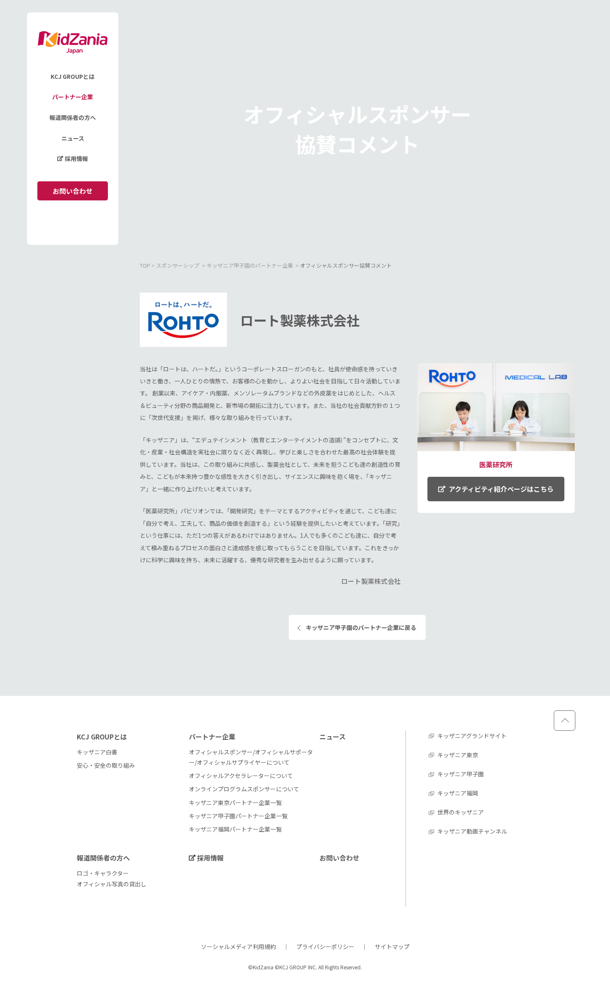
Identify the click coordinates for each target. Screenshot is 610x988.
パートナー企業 (72, 97)
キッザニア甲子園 (460, 774)
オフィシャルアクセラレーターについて (241, 775)
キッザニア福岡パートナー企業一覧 (235, 829)
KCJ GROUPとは (73, 76)
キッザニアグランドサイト (472, 736)
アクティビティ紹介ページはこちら (501, 489)
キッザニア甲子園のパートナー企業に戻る (361, 627)
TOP (145, 265)
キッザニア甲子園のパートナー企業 (250, 265)
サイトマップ (392, 946)
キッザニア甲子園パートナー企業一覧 (238, 816)
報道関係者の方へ (72, 117)
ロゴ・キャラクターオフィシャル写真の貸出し (111, 878)
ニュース (72, 138)
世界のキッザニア (460, 812)
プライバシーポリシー (325, 946)
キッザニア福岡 (457, 793)
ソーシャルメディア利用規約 (238, 946)
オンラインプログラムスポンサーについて (244, 789)
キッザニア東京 (457, 755)
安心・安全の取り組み (106, 765)
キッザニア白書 (97, 752)
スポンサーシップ (177, 265)
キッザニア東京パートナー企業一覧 (235, 802)
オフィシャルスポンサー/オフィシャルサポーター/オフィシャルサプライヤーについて (251, 757)
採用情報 (76, 159)
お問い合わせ (73, 191)
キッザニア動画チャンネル (472, 831)
